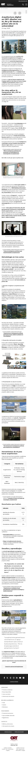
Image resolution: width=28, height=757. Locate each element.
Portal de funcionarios (7, 713)
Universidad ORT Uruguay (14, 738)
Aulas (3, 702)
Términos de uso (8, 731)
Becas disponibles (6, 692)
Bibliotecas (5, 707)
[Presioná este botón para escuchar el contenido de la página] (19, 13)
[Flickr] (23, 678)
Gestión (4, 705)
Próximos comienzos (7, 690)
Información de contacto (8, 726)
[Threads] (10, 678)
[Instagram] (13, 678)
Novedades (5, 8)
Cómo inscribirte (6, 694)
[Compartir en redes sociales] (15, 13)
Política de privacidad (19, 731)
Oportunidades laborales (8, 715)
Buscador (23, 4)
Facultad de (11, 4)
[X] (7, 678)
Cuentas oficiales (14, 681)
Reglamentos (5, 717)
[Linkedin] (17, 678)
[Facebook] (4, 678)
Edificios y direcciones (7, 724)
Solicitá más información (8, 696)
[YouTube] (20, 678)
